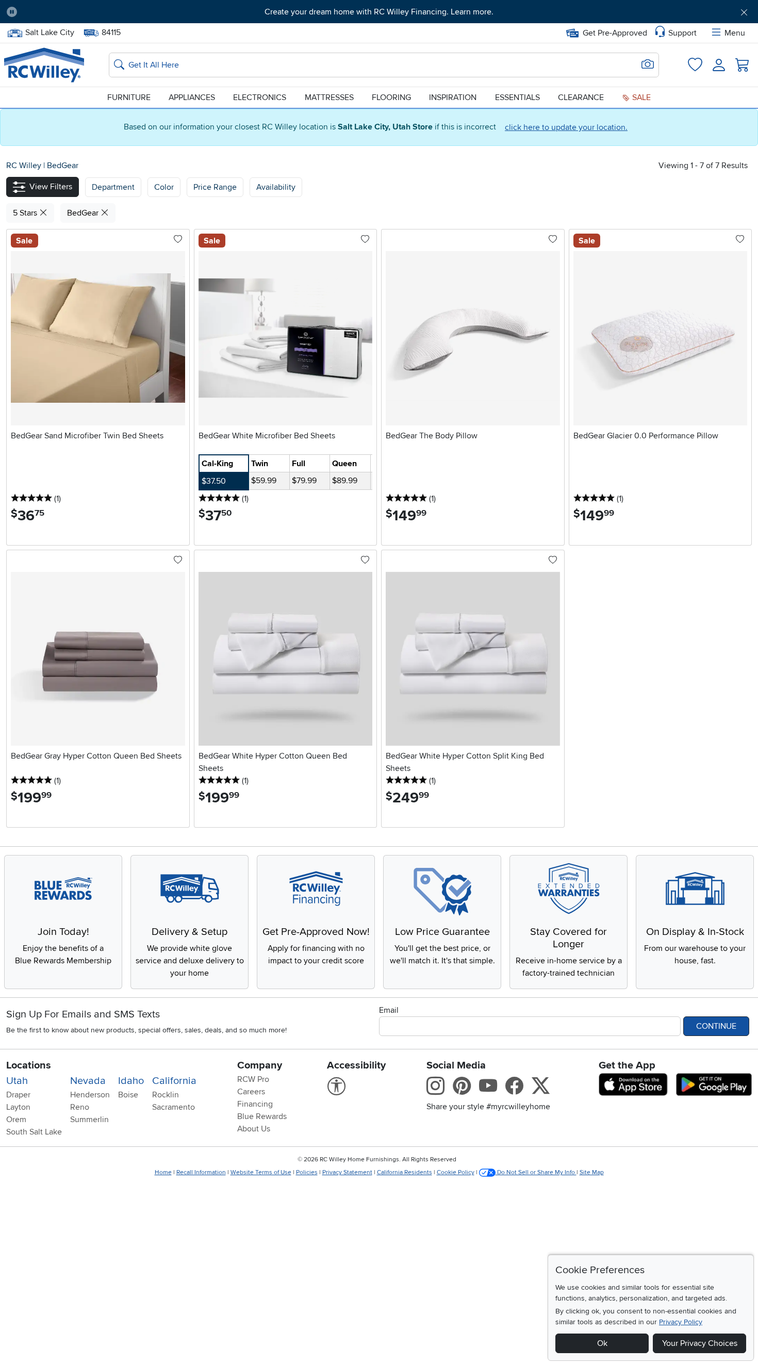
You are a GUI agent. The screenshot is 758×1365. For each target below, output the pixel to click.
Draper (18, 1095)
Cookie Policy (455, 1172)
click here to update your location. (566, 127)
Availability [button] (275, 187)
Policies (307, 1172)
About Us (253, 1129)
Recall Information (201, 1172)
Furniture (129, 97)
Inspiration (452, 97)
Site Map (592, 1172)
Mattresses (329, 97)
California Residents (404, 1172)
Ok (602, 1343)
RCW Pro (253, 1079)
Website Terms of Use (260, 1172)
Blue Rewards (262, 1116)
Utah (17, 1081)
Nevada (88, 1081)
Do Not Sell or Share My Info (536, 1172)
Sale (640, 97)
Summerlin (89, 1119)
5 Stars (26, 213)
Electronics (259, 97)
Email (389, 1010)
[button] (83, 12)
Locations (28, 1065)
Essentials (517, 97)
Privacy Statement (347, 1172)
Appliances (192, 97)
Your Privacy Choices (699, 1343)
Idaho (131, 1081)
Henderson (90, 1095)
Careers (251, 1092)
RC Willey (23, 165)
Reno (79, 1107)
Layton (18, 1107)
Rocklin (165, 1095)
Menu (734, 33)
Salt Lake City (49, 31)
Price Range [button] (215, 187)
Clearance (581, 97)
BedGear (62, 165)
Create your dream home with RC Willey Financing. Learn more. (379, 12)
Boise (128, 1095)
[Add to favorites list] (178, 240)
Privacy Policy (680, 1322)
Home (163, 1172)
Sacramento (173, 1107)
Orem (16, 1119)
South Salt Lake (34, 1132)
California (174, 1081)
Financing (255, 1104)
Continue (716, 1026)
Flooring (391, 97)
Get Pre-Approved (615, 33)
